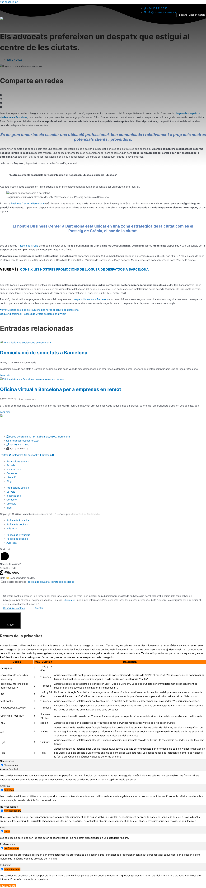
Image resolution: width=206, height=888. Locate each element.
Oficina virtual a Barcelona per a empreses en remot (60, 389)
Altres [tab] (3, 827)
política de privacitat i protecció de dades (50, 581)
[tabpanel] (103, 778)
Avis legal (11, 528)
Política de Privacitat (18, 520)
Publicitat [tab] (5, 865)
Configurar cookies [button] (14, 608)
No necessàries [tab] (9, 806)
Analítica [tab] (5, 785)
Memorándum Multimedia (85, 514)
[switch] (2, 790)
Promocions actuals (17, 461)
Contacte (11, 473)
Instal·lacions (13, 469)
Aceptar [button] (38, 608)
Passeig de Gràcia (28, 245)
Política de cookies (17, 524)
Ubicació (11, 477)
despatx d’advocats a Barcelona (90, 299)
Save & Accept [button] (8, 885)
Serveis (10, 465)
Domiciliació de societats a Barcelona (43, 352)
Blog (9, 481)
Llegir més (69, 600)
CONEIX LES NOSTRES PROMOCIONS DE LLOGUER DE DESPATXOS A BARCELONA (84, 269)
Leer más (5, 375)
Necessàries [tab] (7, 761)
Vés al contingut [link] (9, 1)
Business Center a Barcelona (27, 203)
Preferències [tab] (7, 844)
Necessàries (11, 765)
